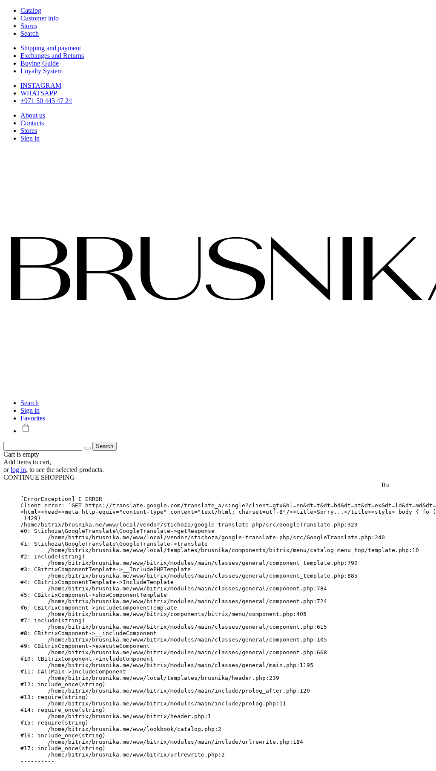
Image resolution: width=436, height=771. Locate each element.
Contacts (32, 123)
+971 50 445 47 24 (46, 100)
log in (18, 469)
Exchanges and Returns (52, 55)
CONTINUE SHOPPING (39, 477)
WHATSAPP (38, 93)
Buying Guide (39, 63)
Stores (28, 130)
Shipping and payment (50, 48)
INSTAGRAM (40, 85)
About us (32, 115)
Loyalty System (41, 71)
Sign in (30, 138)
